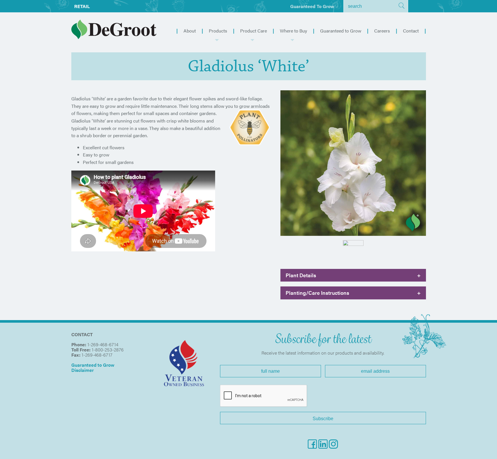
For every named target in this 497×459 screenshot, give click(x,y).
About (189, 30)
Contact (411, 30)
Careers (382, 30)
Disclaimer (82, 370)
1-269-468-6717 (97, 354)
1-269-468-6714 (102, 344)
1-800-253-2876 (108, 349)
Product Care (253, 30)
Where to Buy (293, 30)
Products (218, 30)
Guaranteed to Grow (312, 6)
